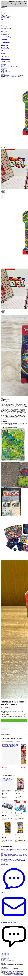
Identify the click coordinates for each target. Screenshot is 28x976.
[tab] (14, 427)
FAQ (7, 864)
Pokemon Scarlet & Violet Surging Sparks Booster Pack (20, 835)
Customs (13, 855)
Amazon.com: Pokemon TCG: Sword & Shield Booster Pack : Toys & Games (20, 791)
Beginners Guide (21, 859)
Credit (2, 855)
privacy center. (20, 972)
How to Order (11, 854)
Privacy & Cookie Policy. (6, 971)
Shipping (9, 855)
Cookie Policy (20, 860)
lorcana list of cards (12, 849)
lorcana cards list (4, 849)
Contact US (3, 864)
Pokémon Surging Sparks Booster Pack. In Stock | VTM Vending (7, 791)
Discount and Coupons (22, 854)
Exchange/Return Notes (5, 734)
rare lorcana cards (20, 849)
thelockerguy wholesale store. (13, 973)
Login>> (5, 797)
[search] (1, 11)
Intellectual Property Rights (9, 856)
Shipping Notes (4, 731)
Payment (5, 855)
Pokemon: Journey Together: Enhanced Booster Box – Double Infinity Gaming (19, 813)
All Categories (8, 861)
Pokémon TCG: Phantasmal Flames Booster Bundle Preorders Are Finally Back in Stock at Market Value (9, 765)
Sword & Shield (5, 834)
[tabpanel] (14, 563)
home (2, 75)
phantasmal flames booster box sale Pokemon (14, 75)
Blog (10, 859)
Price (15, 854)
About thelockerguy (5, 859)
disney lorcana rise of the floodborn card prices (14, 850)
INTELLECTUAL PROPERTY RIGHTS (14, 974)
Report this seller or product (6, 401)
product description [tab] (5, 426)
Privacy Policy (4, 860)
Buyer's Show (15, 859)
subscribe (3, 963)
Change (25, 714)
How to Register (4, 854)
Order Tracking (19, 855)
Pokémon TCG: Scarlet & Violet (7, 812)
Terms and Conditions (12, 860)
